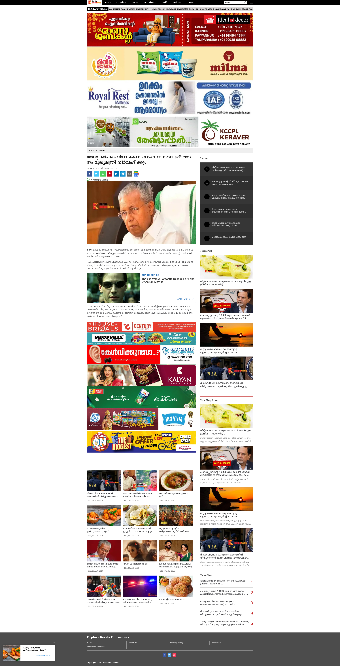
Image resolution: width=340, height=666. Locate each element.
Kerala (102, 151)
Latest (204, 158)
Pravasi (190, 2)
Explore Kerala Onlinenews (108, 637)
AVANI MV (94, 168)
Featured (206, 251)
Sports (135, 2)
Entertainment (150, 2)
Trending (206, 575)
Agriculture (121, 2)
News (106, 2)
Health (164, 2)
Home (91, 151)
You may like (209, 400)
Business (177, 2)
